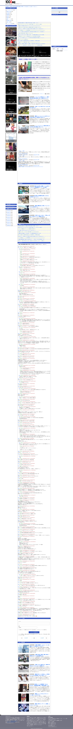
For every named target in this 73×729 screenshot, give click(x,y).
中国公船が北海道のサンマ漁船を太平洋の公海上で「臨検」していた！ (28, 22)
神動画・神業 (9, 11)
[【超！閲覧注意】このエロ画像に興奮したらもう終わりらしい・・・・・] (11, 51)
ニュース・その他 (9, 23)
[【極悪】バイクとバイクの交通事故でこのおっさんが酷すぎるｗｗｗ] (11, 60)
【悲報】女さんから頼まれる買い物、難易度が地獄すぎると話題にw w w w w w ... (30, 27)
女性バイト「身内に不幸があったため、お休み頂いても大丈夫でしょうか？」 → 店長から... (31, 240)
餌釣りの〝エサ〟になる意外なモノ (23, 39)
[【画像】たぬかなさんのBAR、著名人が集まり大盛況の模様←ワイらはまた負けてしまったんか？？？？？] (26, 52)
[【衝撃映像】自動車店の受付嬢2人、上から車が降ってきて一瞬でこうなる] (11, 41)
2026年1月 (8, 222)
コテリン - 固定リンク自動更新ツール (6, 28)
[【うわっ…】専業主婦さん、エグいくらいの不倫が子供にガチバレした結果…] (11, 89)
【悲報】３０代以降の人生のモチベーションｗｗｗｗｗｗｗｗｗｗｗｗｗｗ (29, 25)
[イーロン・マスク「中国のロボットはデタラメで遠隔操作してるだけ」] (42, 52)
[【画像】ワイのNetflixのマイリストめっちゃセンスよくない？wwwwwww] (11, 118)
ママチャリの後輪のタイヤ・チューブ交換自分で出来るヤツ (26, 228)
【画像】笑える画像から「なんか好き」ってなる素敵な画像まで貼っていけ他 (29, 233)
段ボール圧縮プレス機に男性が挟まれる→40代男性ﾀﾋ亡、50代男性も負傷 (28, 40)
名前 (19, 626)
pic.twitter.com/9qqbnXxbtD (22, 153)
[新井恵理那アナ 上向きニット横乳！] (11, 147)
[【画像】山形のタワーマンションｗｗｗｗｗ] (11, 137)
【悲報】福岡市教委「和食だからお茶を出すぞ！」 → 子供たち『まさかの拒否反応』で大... (31, 239)
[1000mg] (10, 0)
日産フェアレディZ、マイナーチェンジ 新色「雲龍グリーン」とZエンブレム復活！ (30, 24)
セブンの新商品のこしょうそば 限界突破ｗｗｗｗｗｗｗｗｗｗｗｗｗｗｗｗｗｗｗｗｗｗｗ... (31, 30)
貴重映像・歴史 (9, 20)
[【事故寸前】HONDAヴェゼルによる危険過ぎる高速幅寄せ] (11, 166)
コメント (19, 621)
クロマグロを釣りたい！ (52, 726)
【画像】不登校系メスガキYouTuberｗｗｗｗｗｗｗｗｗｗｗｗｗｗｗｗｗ (30, 166)
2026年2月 (8, 220)
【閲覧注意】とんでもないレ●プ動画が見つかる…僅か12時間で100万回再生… (29, 36)
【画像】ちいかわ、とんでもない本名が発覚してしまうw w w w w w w (28, 231)
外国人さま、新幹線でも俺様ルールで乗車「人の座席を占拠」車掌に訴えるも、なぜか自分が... (32, 43)
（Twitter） (20, 155)
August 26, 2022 (36, 154)
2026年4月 (8, 217)
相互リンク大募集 (51, 721)
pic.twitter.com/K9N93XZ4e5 (23, 164)
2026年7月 (8, 212)
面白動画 (48, 93)
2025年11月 (9, 225)
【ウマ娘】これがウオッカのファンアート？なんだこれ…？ (26, 230)
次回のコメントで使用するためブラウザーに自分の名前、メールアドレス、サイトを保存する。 (33, 629)
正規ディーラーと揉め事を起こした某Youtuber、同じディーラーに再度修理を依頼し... (30, 45)
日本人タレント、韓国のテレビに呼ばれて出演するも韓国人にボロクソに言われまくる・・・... (32, 28)
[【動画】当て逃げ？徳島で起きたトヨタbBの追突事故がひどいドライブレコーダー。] (11, 79)
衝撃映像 (8, 14)
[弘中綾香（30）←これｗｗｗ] (11, 127)
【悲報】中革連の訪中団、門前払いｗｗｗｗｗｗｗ (25, 33)
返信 (18, 246)
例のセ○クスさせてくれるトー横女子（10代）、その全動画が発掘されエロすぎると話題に (31, 34)
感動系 (8, 17)
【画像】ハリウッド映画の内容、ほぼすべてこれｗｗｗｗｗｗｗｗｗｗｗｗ (29, 42)
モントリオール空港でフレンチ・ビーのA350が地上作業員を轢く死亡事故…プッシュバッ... (31, 37)
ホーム (34, 638)
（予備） (23, 155)
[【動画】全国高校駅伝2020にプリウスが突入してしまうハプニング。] (11, 70)
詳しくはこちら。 (30, 725)
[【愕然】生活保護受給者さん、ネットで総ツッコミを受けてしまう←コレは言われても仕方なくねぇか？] (11, 108)
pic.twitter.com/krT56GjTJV (22, 158)
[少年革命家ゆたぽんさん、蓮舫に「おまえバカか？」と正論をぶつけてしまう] (11, 99)
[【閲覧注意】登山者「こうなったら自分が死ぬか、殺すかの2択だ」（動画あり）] (11, 32)
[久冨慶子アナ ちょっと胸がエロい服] (11, 156)
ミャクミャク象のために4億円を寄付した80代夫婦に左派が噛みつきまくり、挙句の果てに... (31, 31)
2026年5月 (8, 215)
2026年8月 (8, 210)
